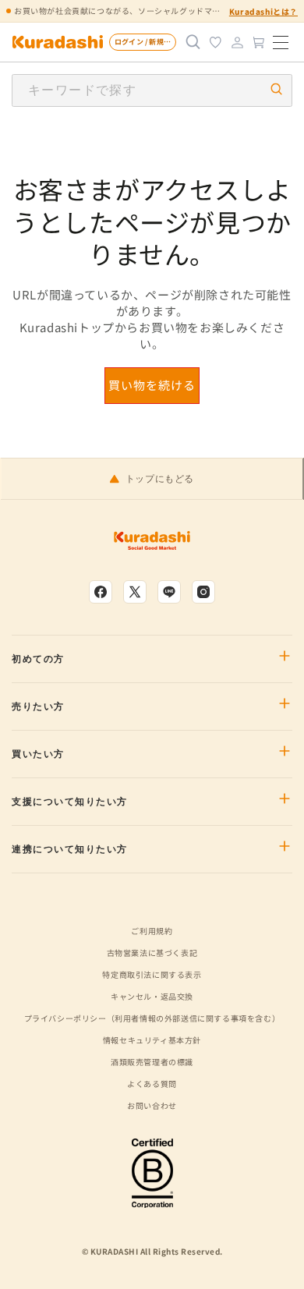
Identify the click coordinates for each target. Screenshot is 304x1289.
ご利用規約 (151, 931)
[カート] (259, 42)
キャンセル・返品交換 (152, 996)
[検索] (193, 42)
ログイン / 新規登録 (145, 42)
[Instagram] (203, 592)
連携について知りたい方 (70, 849)
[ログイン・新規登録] (237, 42)
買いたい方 (38, 754)
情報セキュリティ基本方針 (152, 1040)
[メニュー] (281, 42)
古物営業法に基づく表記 (152, 952)
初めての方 (38, 658)
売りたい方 (38, 706)
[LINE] (169, 592)
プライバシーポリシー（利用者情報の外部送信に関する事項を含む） (152, 1018)
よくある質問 (152, 1083)
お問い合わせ (152, 1105)
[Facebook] (100, 592)
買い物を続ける (152, 385)
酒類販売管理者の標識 (152, 1062)
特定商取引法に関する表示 (151, 974)
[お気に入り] (215, 42)
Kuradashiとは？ (263, 11)
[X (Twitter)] (135, 592)
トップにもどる (159, 478)
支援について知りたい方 (70, 801)
